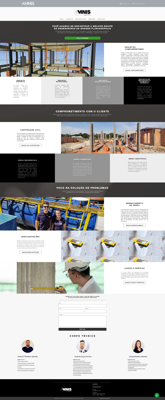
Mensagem (61, 314)
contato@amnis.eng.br (140, 3)
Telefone (86, 308)
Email (60, 308)
